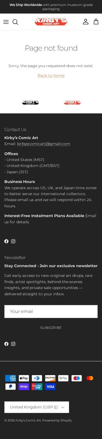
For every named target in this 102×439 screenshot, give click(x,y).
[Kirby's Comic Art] (51, 21)
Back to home (51, 75)
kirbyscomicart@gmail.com (43, 143)
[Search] (18, 22)
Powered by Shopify (57, 420)
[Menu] (6, 22)
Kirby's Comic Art (28, 420)
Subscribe (51, 328)
